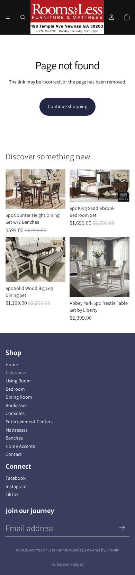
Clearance (16, 372)
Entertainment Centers (29, 421)
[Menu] (8, 17)
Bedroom (15, 389)
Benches (14, 438)
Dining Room (19, 397)
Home (12, 364)
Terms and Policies (67, 564)
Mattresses (17, 430)
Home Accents (20, 446)
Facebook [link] (16, 478)
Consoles (15, 413)
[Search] (22, 17)
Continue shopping (67, 106)
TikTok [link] (12, 494)
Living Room (18, 381)
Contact (14, 454)
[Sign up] (122, 528)
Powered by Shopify (102, 549)
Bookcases (16, 405)
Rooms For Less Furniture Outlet (56, 549)
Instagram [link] (16, 486)
